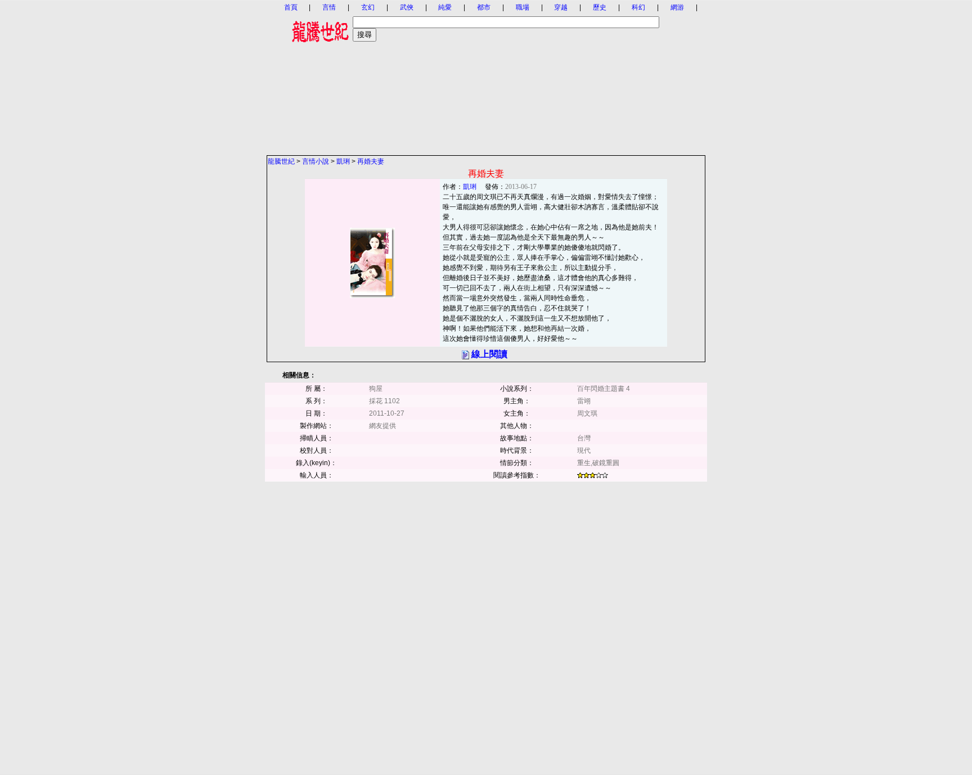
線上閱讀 (489, 354)
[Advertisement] (486, 76)
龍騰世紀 (281, 161)
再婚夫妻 (370, 161)
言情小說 (315, 161)
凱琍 (343, 161)
